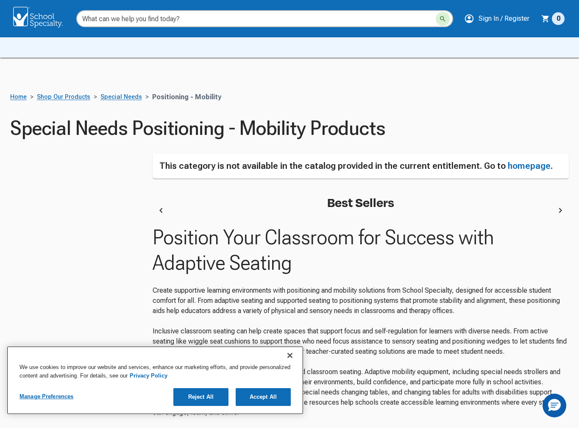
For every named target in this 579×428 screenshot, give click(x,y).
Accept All (263, 397)
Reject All (201, 397)
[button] (496, 19)
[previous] (161, 211)
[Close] (290, 355)
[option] (240, 211)
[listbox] (361, 211)
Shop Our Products (63, 97)
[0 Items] (545, 18)
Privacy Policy (148, 375)
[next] (560, 211)
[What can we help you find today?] (443, 19)
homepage (529, 166)
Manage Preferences (46, 396)
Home (18, 97)
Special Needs (121, 97)
